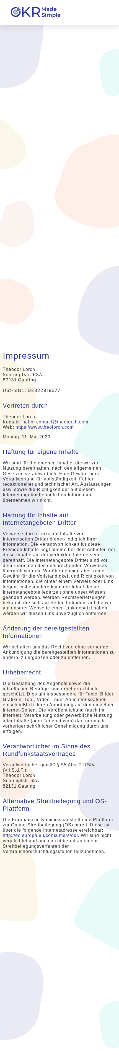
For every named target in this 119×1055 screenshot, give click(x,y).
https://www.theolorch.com (44, 427)
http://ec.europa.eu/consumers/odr (40, 835)
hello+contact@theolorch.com (55, 422)
